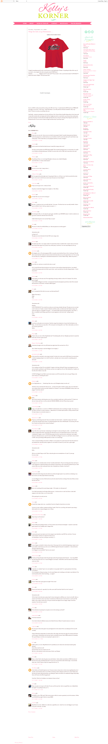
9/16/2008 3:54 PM (37, 208)
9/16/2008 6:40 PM (37, 482)
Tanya (33, 502)
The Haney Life (86, 204)
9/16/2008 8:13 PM (37, 563)
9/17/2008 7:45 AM (37, 664)
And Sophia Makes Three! (89, 49)
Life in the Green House (88, 161)
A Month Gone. (86, 46)
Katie (33, 656)
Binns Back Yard (87, 93)
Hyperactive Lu (35, 417)
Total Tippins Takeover (88, 186)
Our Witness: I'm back (87, 57)
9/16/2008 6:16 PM (37, 444)
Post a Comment (31, 711)
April (33, 683)
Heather (33, 276)
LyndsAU (34, 702)
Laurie (84, 60)
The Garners (34, 211)
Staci (33, 224)
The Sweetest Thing (87, 176)
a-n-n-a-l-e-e (86, 172)
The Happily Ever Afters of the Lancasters (89, 193)
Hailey (33, 321)
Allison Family (35, 555)
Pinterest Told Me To (88, 121)
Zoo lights (85, 81)
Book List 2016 (86, 76)
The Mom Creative (87, 138)
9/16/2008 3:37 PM (37, 170)
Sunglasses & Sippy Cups (88, 80)
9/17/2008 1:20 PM (37, 708)
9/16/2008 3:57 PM (37, 220)
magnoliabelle (35, 615)
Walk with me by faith (88, 200)
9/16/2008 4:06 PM (37, 247)
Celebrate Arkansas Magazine (88, 111)
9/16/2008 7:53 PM (37, 539)
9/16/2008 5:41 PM (37, 414)
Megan (33, 333)
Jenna (33, 607)
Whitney (34, 156)
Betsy (33, 587)
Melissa (33, 693)
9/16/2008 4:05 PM (37, 228)
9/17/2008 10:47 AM (37, 689)
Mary (33, 133)
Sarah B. (33, 194)
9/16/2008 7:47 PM (37, 528)
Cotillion (85, 61)
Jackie (33, 262)
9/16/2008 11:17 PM (37, 638)
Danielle (34, 241)
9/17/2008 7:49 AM (37, 680)
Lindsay (33, 579)
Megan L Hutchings (36, 343)
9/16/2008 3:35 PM (37, 153)
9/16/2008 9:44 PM (37, 623)
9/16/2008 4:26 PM (37, 285)
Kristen (33, 543)
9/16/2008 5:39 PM (37, 403)
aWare (33, 566)
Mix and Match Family (88, 189)
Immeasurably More (88, 217)
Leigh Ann (34, 626)
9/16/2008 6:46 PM (37, 498)
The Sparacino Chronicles (89, 75)
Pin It (29, 122)
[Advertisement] (18, 53)
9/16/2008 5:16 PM (37, 377)
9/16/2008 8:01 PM (37, 552)
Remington (85, 100)
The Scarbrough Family (88, 84)
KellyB (33, 166)
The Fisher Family (87, 131)
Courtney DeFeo (87, 169)
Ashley (33, 460)
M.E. (33, 642)
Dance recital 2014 (86, 105)
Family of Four (86, 99)
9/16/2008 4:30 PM (37, 299)
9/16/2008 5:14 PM (37, 361)
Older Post (77, 737)
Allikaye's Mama (35, 174)
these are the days (87, 210)
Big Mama (85, 141)
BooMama (85, 128)
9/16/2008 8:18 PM (37, 575)
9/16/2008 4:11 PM (37, 258)
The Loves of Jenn (87, 104)
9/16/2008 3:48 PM (37, 191)
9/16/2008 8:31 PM (37, 583)
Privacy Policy (19, 742)
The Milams (34, 667)
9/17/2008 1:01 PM (37, 699)
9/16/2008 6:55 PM (37, 511)
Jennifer (33, 144)
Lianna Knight (35, 406)
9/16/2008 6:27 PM (37, 457)
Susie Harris (86, 158)
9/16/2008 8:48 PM (37, 591)
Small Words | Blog (87, 155)
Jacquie (33, 486)
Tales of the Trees (87, 179)
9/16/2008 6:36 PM (37, 468)
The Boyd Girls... (87, 151)
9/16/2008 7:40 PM (37, 519)
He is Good (85, 66)
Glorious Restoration (88, 65)
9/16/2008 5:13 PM (37, 350)
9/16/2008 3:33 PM (37, 140)
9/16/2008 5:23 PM (37, 392)
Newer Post (30, 737)
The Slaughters (86, 145)
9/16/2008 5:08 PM (37, 339)
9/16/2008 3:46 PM (37, 179)
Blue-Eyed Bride (87, 197)
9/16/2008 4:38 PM (37, 317)
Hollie (33, 531)
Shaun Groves (86, 148)
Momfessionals (86, 125)
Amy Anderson (35, 428)
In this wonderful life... (88, 182)
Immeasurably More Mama (37, 514)
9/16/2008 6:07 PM (37, 425)
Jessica (33, 202)
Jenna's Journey (87, 69)
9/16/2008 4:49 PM (37, 330)
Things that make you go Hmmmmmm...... (40, 31)
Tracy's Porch (35, 471)
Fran (33, 289)
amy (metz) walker (36, 354)
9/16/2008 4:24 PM (37, 272)
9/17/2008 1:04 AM (37, 653)
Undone (84, 90)
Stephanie (34, 381)
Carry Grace (34, 183)
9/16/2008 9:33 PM (37, 611)
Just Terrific (34, 251)
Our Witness (86, 55)
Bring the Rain (86, 214)
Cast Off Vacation (86, 85)
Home (54, 737)
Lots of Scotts (86, 135)
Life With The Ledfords (88, 207)
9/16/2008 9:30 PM (37, 604)
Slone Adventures (87, 89)
